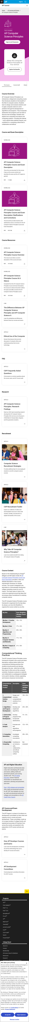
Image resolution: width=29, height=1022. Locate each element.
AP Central (5, 5)
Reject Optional (21, 1014)
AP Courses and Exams (13, 10)
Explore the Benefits (14, 69)
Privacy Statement (10, 1009)
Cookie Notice (14, 1007)
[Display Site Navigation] (27, 5)
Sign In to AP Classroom (12, 42)
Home (3, 10)
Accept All (7, 1014)
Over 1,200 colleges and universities (14, 787)
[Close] (26, 963)
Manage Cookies (14, 1019)
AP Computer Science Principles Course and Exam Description (13, 577)
